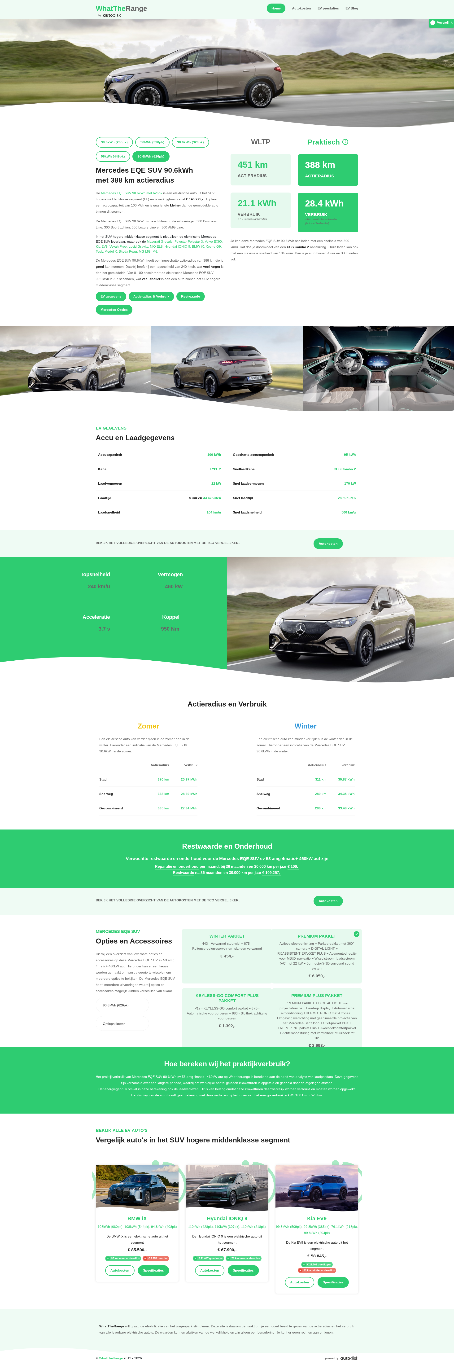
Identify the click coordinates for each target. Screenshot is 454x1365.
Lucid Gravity (139, 246)
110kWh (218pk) (253, 1226)
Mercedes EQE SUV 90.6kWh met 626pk (131, 193)
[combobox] (122, 1005)
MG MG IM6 (148, 251)
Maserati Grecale (161, 241)
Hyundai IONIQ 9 (178, 246)
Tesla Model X (107, 251)
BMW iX (199, 246)
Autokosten (301, 8)
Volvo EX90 (214, 241)
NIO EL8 (157, 246)
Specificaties (153, 1270)
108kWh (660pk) (110, 1226)
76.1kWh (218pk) (344, 1226)
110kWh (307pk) (227, 1226)
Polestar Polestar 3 (190, 241)
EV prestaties (328, 8)
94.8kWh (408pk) (164, 1226)
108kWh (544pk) (136, 1226)
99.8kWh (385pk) (316, 1226)
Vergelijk (445, 22)
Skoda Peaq (129, 251)
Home (276, 8)
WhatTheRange (111, 1358)
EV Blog (351, 8)
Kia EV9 (102, 246)
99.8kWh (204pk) (317, 1232)
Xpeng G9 (214, 246)
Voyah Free (119, 246)
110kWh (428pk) (200, 1226)
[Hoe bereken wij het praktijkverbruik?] (345, 142)
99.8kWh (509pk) (289, 1226)
